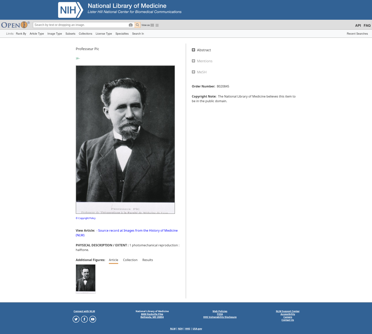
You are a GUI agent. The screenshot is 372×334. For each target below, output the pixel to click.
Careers (287, 317)
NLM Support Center (288, 311)
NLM (173, 328)
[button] (21, 34)
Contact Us (288, 320)
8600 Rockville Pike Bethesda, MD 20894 (152, 316)
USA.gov (197, 328)
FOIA (220, 314)
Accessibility (288, 314)
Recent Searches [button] (357, 33)
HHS (187, 328)
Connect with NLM (84, 311)
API (358, 25)
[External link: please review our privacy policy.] (76, 319)
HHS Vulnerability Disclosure (220, 317)
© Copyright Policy (86, 218)
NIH (180, 328)
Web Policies (220, 311)
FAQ (367, 25)
